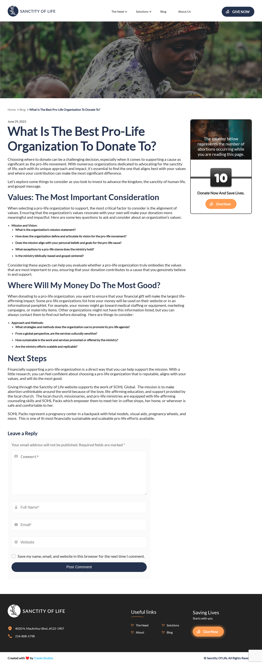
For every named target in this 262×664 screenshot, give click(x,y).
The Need (117, 11)
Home (12, 109)
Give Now (241, 12)
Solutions (142, 11)
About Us (184, 11)
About (140, 632)
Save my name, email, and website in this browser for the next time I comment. (81, 556)
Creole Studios (43, 658)
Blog (163, 11)
